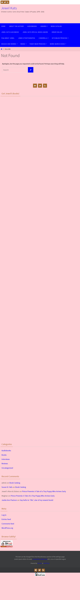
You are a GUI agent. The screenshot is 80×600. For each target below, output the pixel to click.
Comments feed (8, 523)
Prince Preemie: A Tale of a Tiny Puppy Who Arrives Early (44, 491)
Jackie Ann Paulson (9, 500)
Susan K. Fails (7, 487)
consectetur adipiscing (39, 559)
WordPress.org (7, 528)
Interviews (6, 459)
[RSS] (7, 2)
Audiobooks (6, 450)
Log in (4, 515)
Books (4, 455)
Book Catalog (14, 483)
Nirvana (39, 563)
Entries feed (6, 519)
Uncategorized (7, 468)
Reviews (5, 463)
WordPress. (46, 563)
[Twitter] (5, 2)
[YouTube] (2, 2)
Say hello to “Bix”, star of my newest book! (36, 500)
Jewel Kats (9, 8)
